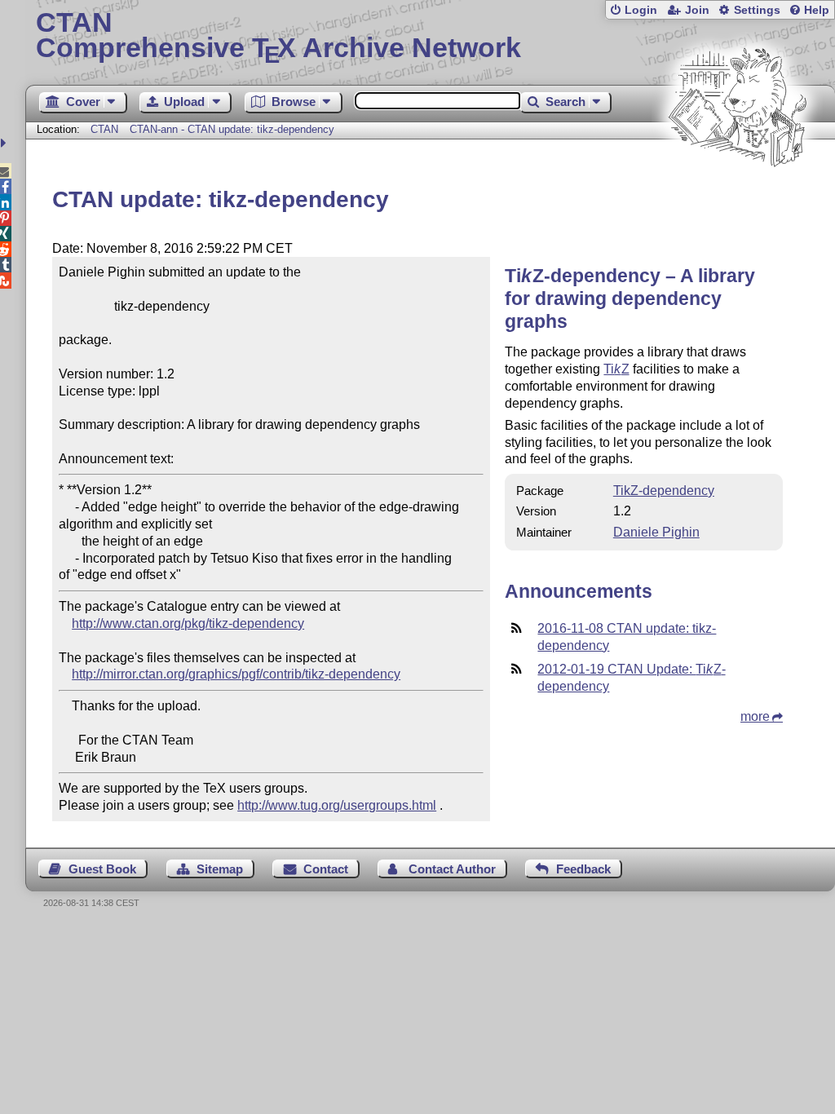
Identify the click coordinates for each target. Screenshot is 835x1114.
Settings (757, 10)
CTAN (104, 129)
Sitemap (220, 869)
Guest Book (102, 869)
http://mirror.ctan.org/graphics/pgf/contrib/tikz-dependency (236, 674)
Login (641, 10)
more (755, 716)
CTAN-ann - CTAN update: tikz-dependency (232, 129)
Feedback (583, 869)
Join (697, 10)
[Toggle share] (5, 143)
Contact (325, 869)
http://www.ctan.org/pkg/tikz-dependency (188, 623)
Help (816, 10)
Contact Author (452, 869)
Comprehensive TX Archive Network (278, 37)
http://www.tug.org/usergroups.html (336, 805)
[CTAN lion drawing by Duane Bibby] (737, 198)
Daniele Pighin (656, 532)
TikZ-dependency (663, 490)
